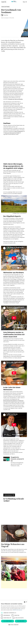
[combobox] (24, 602)
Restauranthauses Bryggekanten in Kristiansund (13, 400)
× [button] (26, 601)
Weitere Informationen (17, 610)
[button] (14, 625)
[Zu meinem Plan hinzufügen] (7, 459)
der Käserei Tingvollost (14, 280)
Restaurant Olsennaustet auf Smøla (12, 132)
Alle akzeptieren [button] (8, 621)
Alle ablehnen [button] (20, 621)
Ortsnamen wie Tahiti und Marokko (15, 99)
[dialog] (14, 613)
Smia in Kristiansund (18, 131)
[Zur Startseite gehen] (14, 1)
